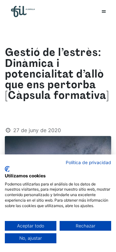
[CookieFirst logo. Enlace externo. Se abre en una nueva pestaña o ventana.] (7, 169)
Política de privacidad (88, 162)
